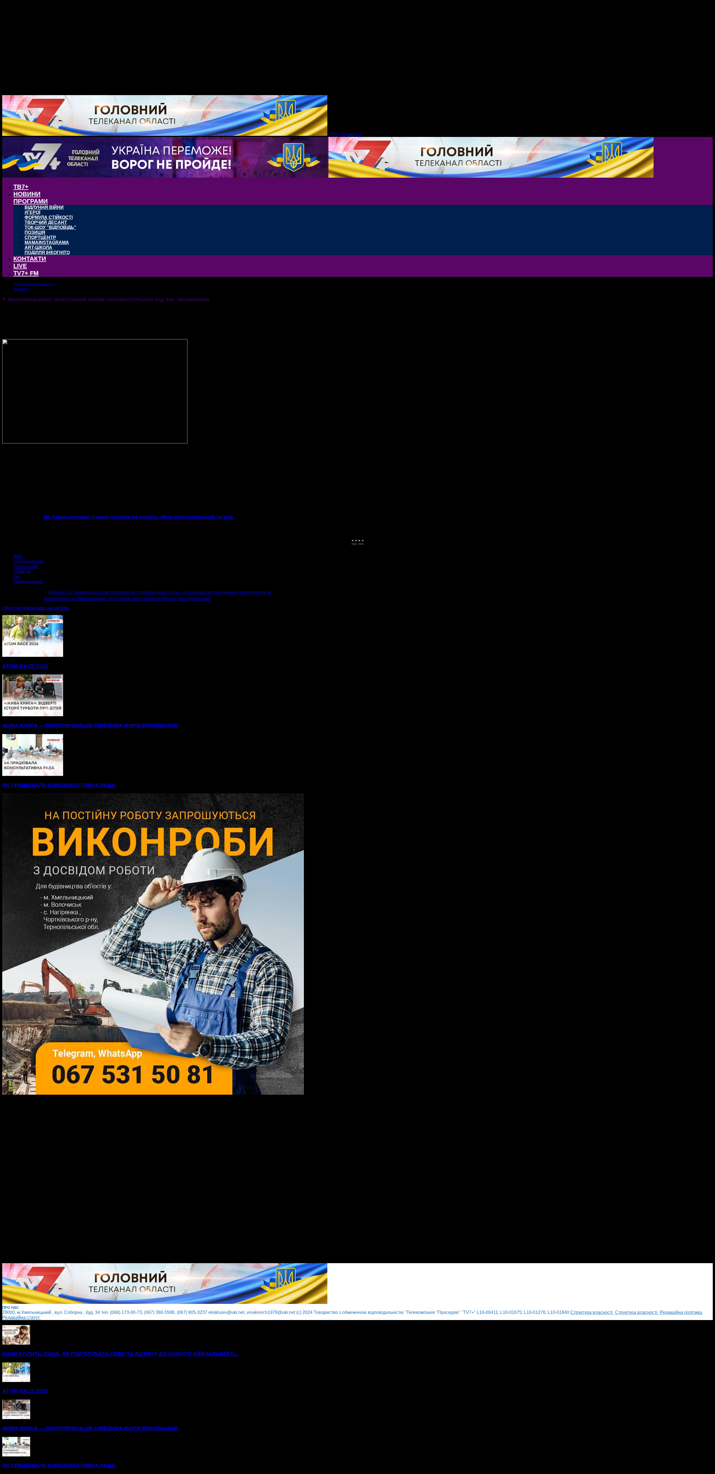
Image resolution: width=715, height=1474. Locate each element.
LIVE (20, 265)
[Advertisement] (169, 1179)
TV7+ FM (26, 273)
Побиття (22, 571)
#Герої (32, 212)
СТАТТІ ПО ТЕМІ (16, 608)
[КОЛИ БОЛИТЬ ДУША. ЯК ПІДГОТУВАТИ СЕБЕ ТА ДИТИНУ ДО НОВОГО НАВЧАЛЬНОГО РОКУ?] (16, 1343)
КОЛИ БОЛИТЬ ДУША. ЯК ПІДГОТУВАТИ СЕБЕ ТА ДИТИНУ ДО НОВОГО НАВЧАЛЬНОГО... (120, 1354)
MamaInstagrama (47, 242)
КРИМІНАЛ (21, 289)
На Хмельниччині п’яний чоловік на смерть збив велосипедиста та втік (138, 516)
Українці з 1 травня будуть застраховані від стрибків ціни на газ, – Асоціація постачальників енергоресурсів (159, 592)
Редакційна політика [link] (681, 1312)
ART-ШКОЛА (38, 247)
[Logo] (165, 176)
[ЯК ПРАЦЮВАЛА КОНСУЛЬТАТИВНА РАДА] (32, 774)
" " (354, 541)
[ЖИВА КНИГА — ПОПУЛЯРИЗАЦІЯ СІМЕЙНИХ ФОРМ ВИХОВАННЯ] (32, 714)
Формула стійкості (49, 217)
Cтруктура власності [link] (592, 1312)
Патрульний (25, 566)
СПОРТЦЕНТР (40, 237)
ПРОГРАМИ (30, 201)
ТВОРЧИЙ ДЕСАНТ (46, 222)
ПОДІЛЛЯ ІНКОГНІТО (47, 252)
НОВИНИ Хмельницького (34, 284)
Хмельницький (28, 581)
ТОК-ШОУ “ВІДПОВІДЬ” (50, 227)
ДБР (18, 556)
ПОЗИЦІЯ (35, 232)
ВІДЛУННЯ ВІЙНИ (44, 207)
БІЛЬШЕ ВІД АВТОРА (50, 608)
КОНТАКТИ (29, 258)
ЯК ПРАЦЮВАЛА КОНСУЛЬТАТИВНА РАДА (58, 785)
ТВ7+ (20, 186)
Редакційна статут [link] (21, 1317)
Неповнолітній (28, 561)
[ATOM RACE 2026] (32, 655)
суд (16, 576)
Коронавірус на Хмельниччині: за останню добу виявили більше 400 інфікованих (127, 598)
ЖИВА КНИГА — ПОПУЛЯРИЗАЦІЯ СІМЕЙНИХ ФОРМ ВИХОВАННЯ (89, 725)
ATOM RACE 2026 (25, 666)
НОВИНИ (26, 193)
